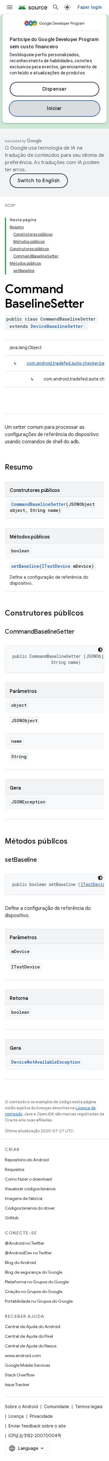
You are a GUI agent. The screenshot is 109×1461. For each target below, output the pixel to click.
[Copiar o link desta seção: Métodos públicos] (74, 841)
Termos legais (88, 1406)
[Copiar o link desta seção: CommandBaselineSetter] (80, 632)
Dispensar (54, 89)
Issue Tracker (17, 1384)
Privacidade (41, 1416)
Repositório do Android (27, 1159)
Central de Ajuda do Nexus (30, 1346)
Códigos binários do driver (30, 1208)
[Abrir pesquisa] (55, 7)
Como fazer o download (28, 1179)
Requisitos (14, 1169)
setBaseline (25, 566)
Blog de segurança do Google (33, 1272)
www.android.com (23, 1355)
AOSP (10, 205)
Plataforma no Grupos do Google (37, 1282)
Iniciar (54, 108)
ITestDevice (56, 566)
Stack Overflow (20, 1375)
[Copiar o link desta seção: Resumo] (39, 467)
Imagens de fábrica (23, 1198)
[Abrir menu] (10, 7)
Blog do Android (20, 1262)
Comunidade (56, 1406)
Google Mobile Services (27, 1365)
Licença (16, 1416)
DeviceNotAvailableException (45, 1062)
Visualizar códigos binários (30, 1188)
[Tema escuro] (100, 649)
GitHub (11, 1217)
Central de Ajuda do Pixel (29, 1336)
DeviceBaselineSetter (57, 326)
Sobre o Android (21, 1406)
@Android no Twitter (24, 1243)
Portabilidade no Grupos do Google (39, 1301)
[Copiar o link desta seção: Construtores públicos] (90, 613)
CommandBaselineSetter (38, 504)
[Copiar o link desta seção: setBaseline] (43, 860)
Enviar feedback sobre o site (37, 1426)
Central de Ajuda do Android (32, 1326)
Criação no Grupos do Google (33, 1291)
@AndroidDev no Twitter (28, 1253)
